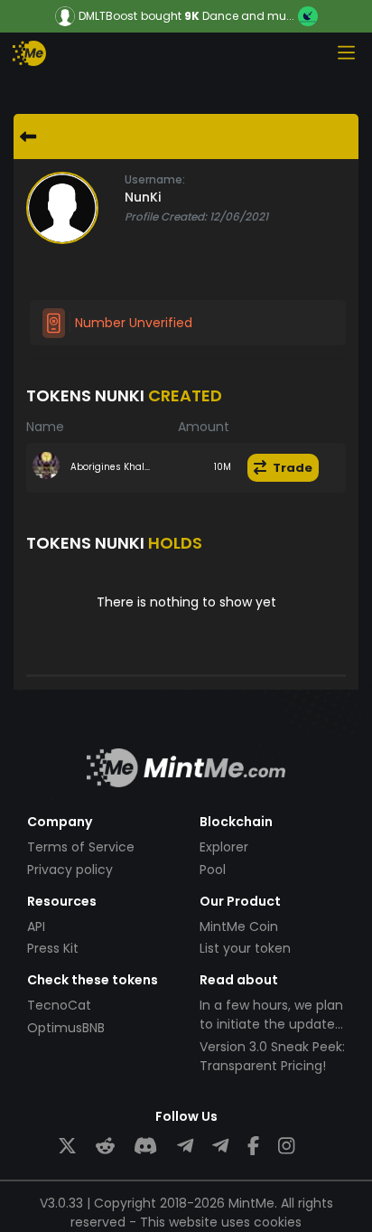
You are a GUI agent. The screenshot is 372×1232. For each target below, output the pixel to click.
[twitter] (67, 1146)
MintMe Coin (239, 926)
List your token (245, 948)
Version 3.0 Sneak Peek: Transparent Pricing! (272, 1056)
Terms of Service (81, 847)
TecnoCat (59, 1005)
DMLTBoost (108, 16)
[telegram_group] (185, 1146)
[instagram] (286, 1146)
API (36, 926)
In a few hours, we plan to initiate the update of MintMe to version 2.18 (271, 1033)
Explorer (224, 847)
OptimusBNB (66, 1028)
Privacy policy (70, 870)
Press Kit (53, 948)
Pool (213, 870)
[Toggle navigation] (345, 52)
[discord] (145, 1146)
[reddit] (105, 1146)
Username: (155, 179)
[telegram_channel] (220, 1146)
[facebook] (253, 1146)
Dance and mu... (248, 16)
